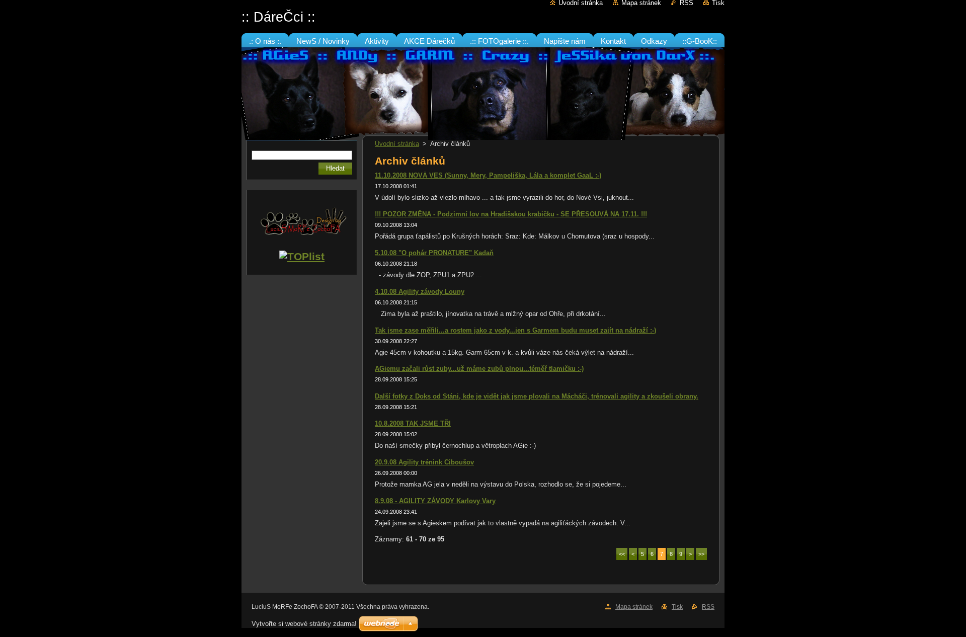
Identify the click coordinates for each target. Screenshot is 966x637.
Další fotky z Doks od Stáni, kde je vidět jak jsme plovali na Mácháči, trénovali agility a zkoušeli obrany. (536, 396)
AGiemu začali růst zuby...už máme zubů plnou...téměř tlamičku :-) (479, 368)
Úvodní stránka (397, 143)
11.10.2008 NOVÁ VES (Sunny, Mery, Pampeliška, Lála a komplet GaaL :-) (488, 175)
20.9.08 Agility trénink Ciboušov (424, 462)
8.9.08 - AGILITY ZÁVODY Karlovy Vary (435, 501)
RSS (708, 606)
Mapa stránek (634, 606)
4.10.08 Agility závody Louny (419, 291)
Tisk (677, 606)
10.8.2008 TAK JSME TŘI (413, 423)
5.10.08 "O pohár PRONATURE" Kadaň (434, 253)
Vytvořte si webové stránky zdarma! (304, 623)
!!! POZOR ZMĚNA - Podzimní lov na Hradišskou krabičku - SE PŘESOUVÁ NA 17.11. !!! (511, 214)
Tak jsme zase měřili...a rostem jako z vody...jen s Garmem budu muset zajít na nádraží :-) (515, 330)
